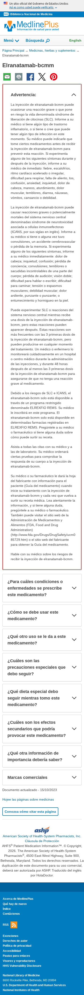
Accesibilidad (12, 951)
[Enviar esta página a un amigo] (7, 76)
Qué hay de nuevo (15, 904)
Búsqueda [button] (35, 42)
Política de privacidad (17, 945)
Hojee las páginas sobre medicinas (28, 799)
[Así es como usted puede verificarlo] (42, 5)
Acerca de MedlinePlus (18, 898)
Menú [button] (9, 40)
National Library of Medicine (21, 975)
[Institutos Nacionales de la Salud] (7, 14)
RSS (6, 924)
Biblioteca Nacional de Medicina (31, 14)
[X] (42, 76)
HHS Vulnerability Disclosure (22, 965)
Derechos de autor (15, 940)
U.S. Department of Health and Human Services (34, 985)
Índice (7, 909)
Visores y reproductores (19, 961)
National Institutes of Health (21, 990)
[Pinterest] (53, 76)
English (75, 40)
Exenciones (10, 936)
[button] (73, 94)
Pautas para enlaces (16, 955)
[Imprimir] (18, 76)
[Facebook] (30, 76)
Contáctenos (11, 913)
